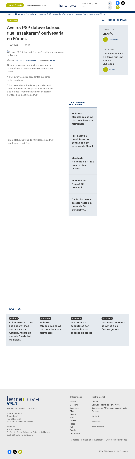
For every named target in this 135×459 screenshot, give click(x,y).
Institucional (98, 397)
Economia (74, 408)
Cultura (73, 401)
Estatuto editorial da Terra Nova (106, 405)
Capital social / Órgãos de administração (109, 408)
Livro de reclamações (116, 439)
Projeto (95, 401)
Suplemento (98, 426)
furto (22, 60)
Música (73, 414)
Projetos (95, 411)
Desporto (74, 405)
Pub (72, 427)
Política (14, 318)
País (72, 417)
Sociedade (31, 14)
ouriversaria (31, 60)
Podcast (96, 421)
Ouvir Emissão (16, 5)
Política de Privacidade (92, 439)
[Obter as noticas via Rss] (117, 7)
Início (9, 14)
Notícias (19, 14)
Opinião (96, 416)
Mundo (73, 411)
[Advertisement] (30, 118)
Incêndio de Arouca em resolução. (79, 184)
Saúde (73, 430)
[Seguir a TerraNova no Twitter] (123, 3)
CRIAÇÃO (108, 33)
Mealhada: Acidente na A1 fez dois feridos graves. (113, 326)
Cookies (75, 439)
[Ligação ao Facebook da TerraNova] (117, 3)
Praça (72, 424)
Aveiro (52, 60)
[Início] (67, 5)
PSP (17, 60)
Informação (76, 397)
